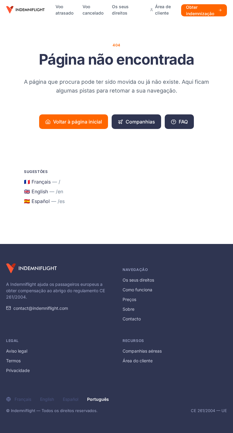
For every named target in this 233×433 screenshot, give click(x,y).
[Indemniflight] (31, 268)
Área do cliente (138, 360)
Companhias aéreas (142, 351)
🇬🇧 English (43, 191)
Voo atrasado (64, 9)
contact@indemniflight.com (40, 308)
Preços (129, 299)
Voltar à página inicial (77, 122)
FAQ (183, 122)
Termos (13, 360)
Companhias (140, 122)
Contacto (132, 318)
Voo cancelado (93, 9)
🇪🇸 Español (44, 201)
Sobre (128, 309)
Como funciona (137, 289)
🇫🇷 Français (42, 182)
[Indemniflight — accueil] (25, 10)
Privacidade (18, 370)
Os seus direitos (120, 9)
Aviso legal (16, 351)
